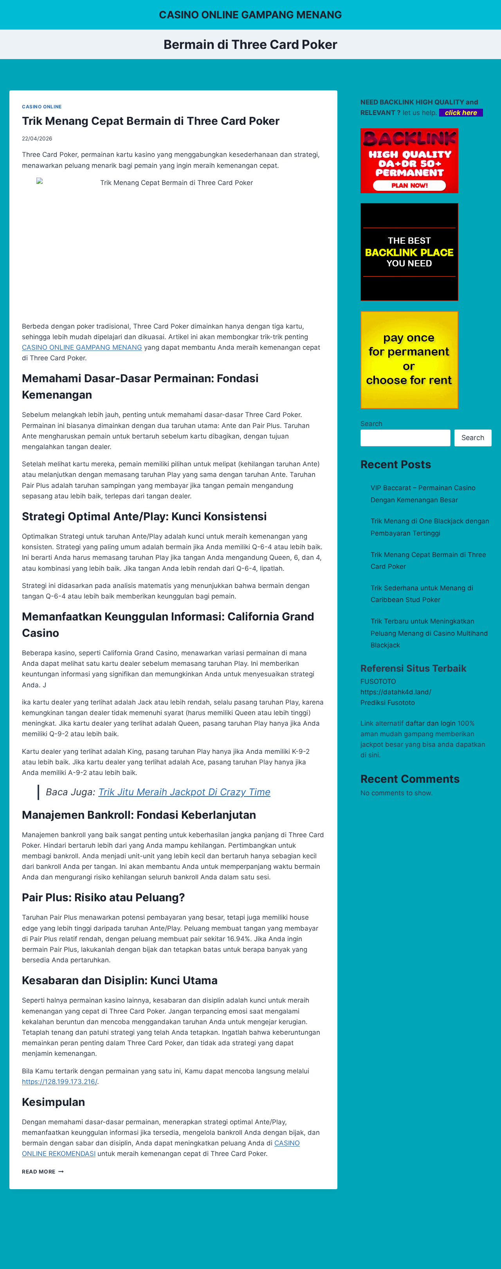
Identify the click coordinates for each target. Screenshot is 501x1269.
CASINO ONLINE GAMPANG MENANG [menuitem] (82, 347)
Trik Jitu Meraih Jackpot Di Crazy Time (184, 792)
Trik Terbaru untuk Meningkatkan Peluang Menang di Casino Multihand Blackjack (429, 633)
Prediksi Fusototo (387, 702)
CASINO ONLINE (42, 107)
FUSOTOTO (378, 681)
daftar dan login (430, 723)
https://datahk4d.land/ (395, 692)
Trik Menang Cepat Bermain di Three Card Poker (150, 121)
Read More (43, 1171)
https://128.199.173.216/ (59, 1082)
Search (371, 424)
